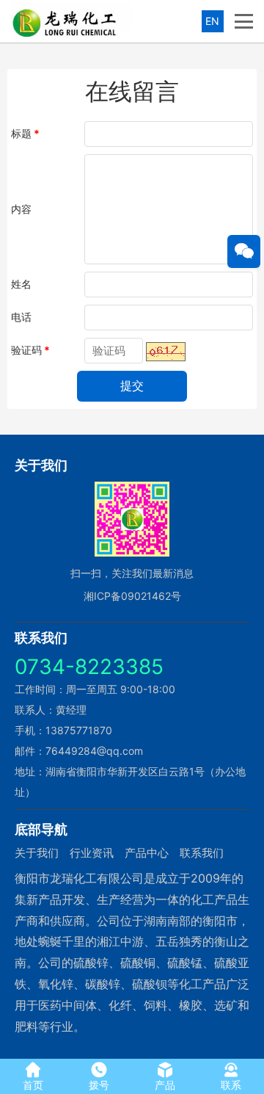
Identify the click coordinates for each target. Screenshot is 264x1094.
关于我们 (37, 853)
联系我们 (202, 853)
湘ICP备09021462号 (132, 596)
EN (212, 21)
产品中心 (147, 853)
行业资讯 (92, 853)
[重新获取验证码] (166, 351)
